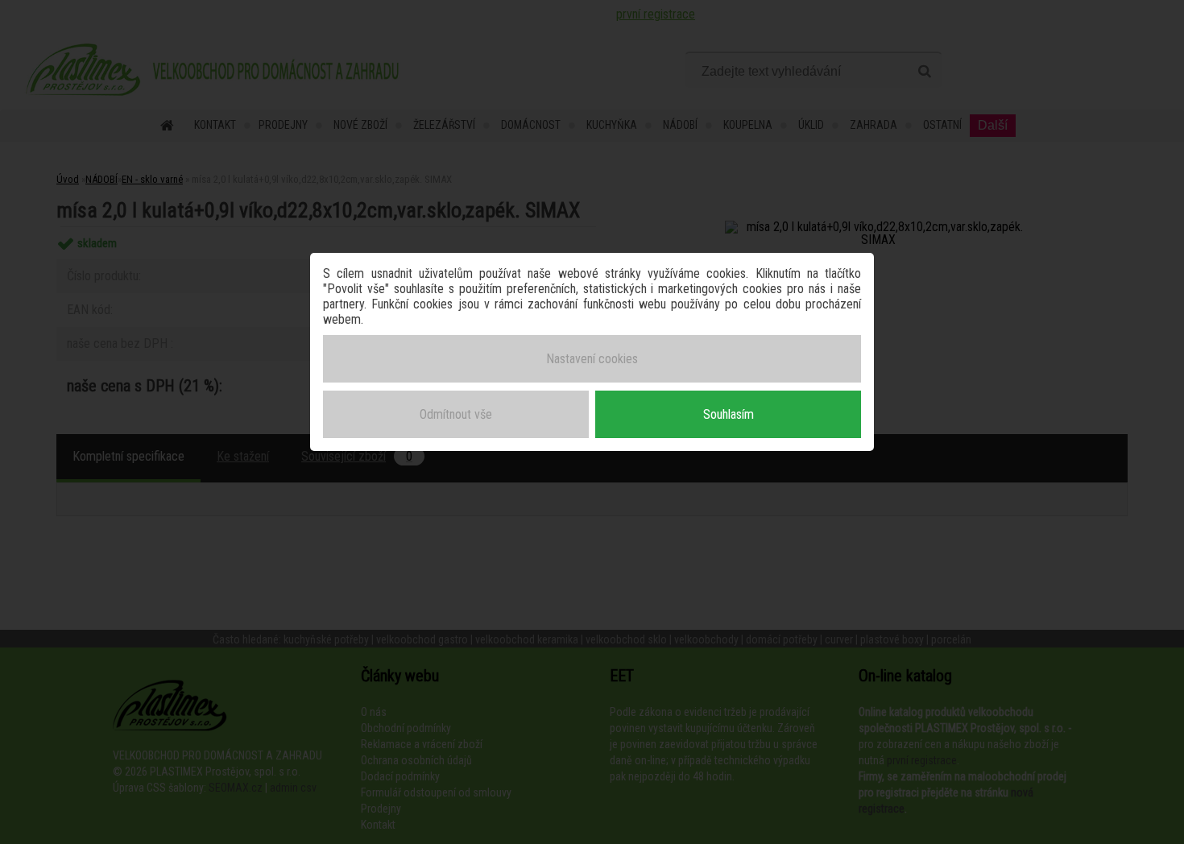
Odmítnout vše (456, 414)
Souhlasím (728, 414)
